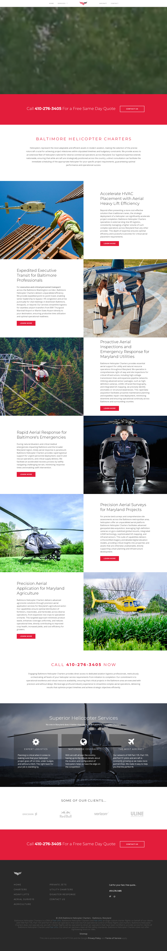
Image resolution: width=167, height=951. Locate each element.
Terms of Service (113, 938)
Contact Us (132, 109)
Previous (3, 50)
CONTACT (114, 3)
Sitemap (83, 933)
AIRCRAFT (103, 3)
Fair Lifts (57, 920)
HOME (51, 3)
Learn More (110, 243)
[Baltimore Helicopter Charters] (21, 873)
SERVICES (62, 3)
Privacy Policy (94, 938)
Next (163, 50)
